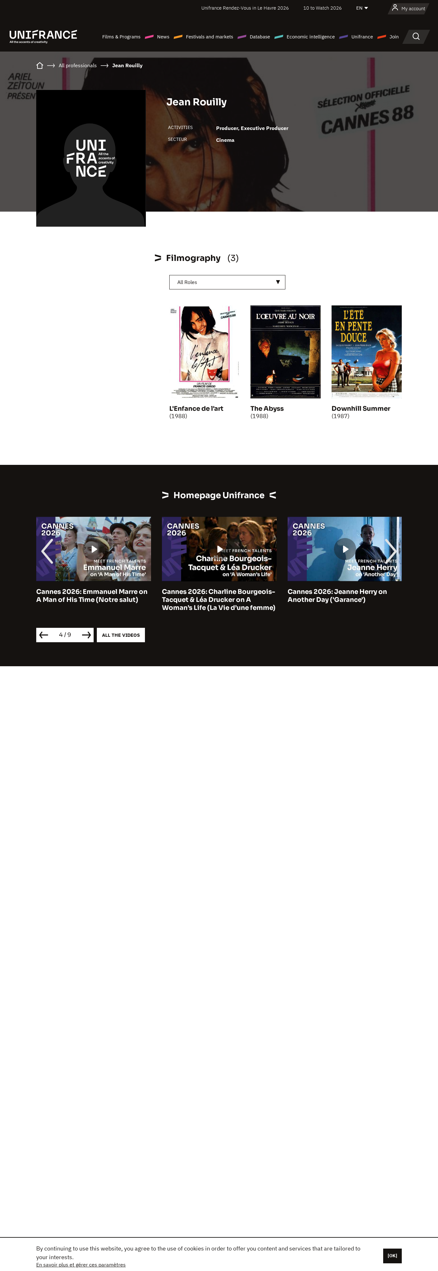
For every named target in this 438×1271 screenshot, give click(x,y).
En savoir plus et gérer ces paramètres (81, 1264)
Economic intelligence (311, 37)
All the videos (121, 635)
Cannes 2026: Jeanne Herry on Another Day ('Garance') (337, 596)
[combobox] (227, 282)
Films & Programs (121, 37)
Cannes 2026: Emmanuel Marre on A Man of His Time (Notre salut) (91, 596)
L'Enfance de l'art (196, 409)
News (163, 37)
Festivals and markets (209, 37)
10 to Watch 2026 (322, 8)
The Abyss (267, 409)
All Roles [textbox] (187, 282)
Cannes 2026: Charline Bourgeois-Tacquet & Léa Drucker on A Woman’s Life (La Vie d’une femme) (218, 600)
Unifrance (362, 37)
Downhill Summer (361, 409)
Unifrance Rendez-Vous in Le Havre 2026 (245, 8)
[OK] (392, 1256)
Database (260, 37)
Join (394, 37)
